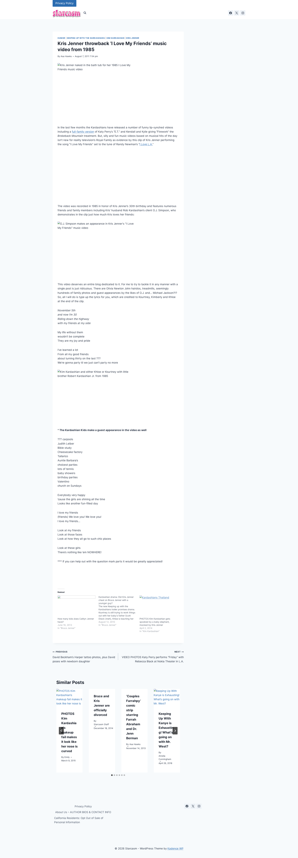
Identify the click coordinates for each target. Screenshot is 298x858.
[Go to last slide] (61, 730)
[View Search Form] (85, 13)
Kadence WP (175, 848)
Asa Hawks (66, 56)
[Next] (175, 730)
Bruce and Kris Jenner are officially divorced (102, 705)
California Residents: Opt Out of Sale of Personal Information (78, 820)
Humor (61, 38)
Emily (67, 757)
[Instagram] (242, 13)
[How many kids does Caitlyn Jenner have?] (76, 606)
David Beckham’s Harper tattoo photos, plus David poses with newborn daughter (84, 656)
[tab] (112, 775)
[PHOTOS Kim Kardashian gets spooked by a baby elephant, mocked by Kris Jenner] (158, 606)
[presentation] (69, 697)
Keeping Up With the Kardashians (86, 38)
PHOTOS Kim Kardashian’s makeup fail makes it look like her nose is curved (69, 732)
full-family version (83, 131)
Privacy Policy (64, 3)
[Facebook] (230, 13)
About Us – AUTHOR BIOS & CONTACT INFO (83, 812)
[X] (236, 13)
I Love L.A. (146, 144)
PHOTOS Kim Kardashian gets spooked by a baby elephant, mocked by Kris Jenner (155, 621)
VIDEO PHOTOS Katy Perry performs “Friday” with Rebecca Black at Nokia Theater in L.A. (153, 656)
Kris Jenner (132, 38)
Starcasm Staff (101, 724)
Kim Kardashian (115, 38)
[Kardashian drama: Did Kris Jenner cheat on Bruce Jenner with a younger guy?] (119, 611)
